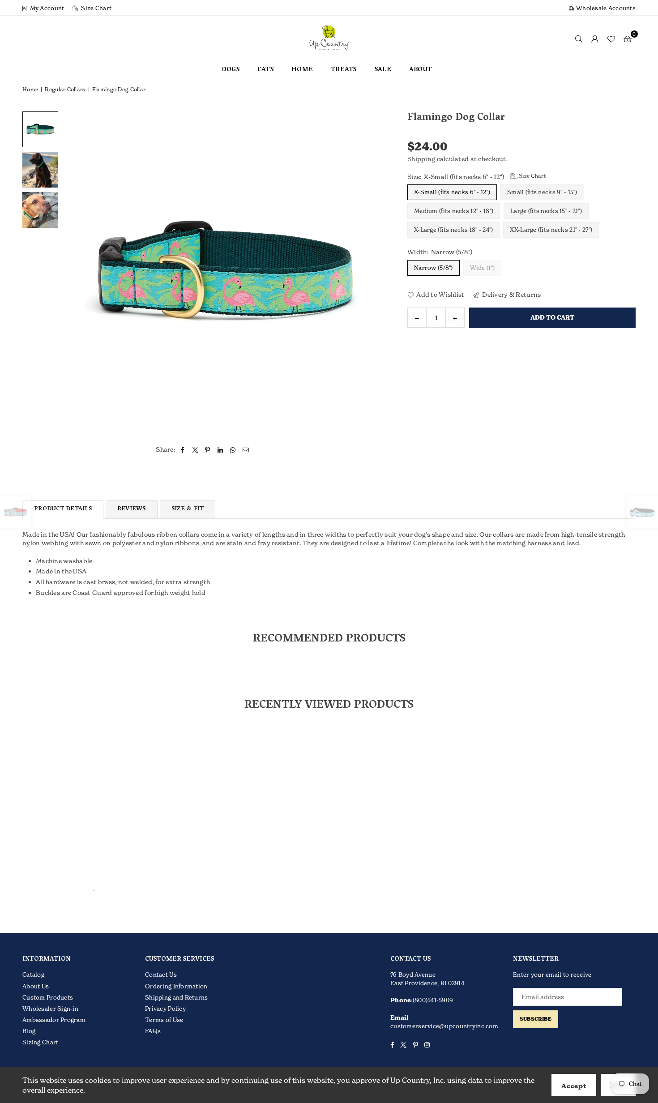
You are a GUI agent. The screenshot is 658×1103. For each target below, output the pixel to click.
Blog (28, 1031)
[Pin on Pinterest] (208, 449)
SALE (383, 70)
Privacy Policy (165, 1008)
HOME (302, 70)
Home (30, 89)
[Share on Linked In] (220, 449)
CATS (265, 70)
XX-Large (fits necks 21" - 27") (551, 229)
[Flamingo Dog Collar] (40, 129)
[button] (628, 38)
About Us (35, 986)
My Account (46, 8)
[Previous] (75, 272)
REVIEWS (131, 509)
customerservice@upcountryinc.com (444, 1026)
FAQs (153, 1031)
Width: (439, 252)
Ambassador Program (53, 1019)
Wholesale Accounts (605, 8)
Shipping (421, 158)
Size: (476, 176)
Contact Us (161, 974)
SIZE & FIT (187, 509)
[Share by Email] (246, 449)
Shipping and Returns (176, 997)
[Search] (579, 38)
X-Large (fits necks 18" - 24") (453, 229)
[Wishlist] (611, 38)
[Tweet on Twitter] (195, 449)
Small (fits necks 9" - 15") (542, 192)
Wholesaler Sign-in (50, 1008)
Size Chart (95, 8)
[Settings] (595, 38)
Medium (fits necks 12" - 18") (453, 210)
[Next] (372, 272)
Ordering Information (176, 986)
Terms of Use (164, 1019)
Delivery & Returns (511, 294)
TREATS (344, 70)
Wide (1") (482, 267)
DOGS (230, 70)
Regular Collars (65, 89)
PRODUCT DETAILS (63, 509)
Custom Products (47, 997)
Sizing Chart (40, 1042)
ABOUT (420, 70)
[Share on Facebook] (182, 449)
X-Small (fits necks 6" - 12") (452, 192)
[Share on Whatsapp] (233, 449)
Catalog (33, 974)
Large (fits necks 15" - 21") (546, 210)
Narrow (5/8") (433, 267)
